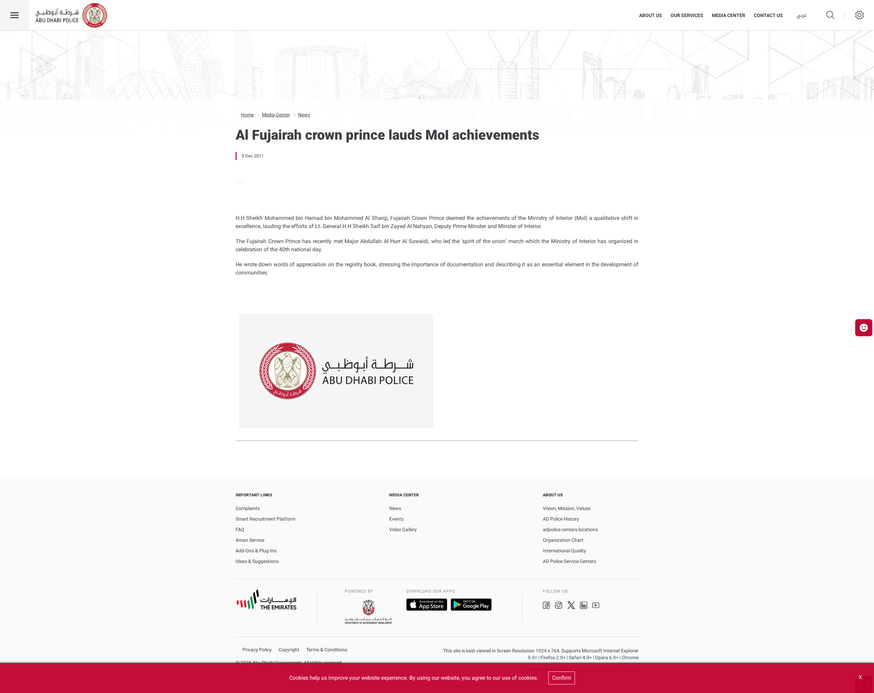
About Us (650, 15)
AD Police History (561, 519)
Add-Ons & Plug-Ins (256, 550)
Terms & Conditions (326, 649)
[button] (863, 327)
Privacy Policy (257, 649)
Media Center (728, 15)
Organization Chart (563, 540)
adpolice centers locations (570, 529)
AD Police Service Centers (569, 561)
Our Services (687, 15)
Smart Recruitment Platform (265, 519)
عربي (802, 15)
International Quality (564, 550)
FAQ (240, 529)
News (304, 114)
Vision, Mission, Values (567, 508)
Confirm (561, 678)
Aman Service (250, 540)
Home (247, 114)
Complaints (248, 508)
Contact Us (768, 15)
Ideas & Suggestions (257, 561)
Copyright (289, 649)
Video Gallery (403, 529)
